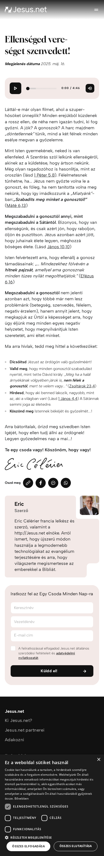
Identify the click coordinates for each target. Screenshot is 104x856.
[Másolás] (28, 483)
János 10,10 (58, 246)
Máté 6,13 (16, 205)
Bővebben (22, 798)
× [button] (98, 759)
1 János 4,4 (67, 398)
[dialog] (52, 805)
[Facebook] (41, 483)
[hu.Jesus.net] (26, 9)
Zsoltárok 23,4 (82, 386)
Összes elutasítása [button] (75, 846)
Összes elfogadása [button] (28, 846)
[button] (52, 837)
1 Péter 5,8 (44, 175)
